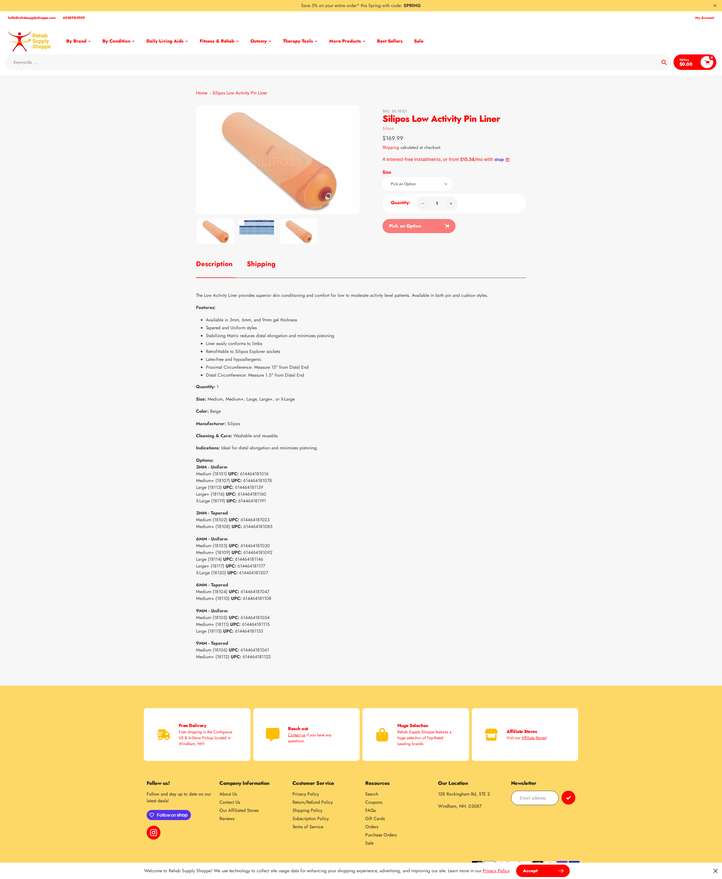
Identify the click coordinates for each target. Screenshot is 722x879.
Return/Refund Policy (312, 802)
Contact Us (229, 802)
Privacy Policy (305, 794)
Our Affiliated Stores (239, 810)
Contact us (296, 735)
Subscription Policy (310, 818)
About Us (228, 794)
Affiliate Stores (534, 738)
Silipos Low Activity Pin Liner (239, 93)
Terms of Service (307, 826)
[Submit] (568, 798)
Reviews (226, 818)
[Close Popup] (715, 870)
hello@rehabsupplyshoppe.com (32, 17)
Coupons (373, 802)
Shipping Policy (307, 810)
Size (386, 172)
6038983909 (74, 17)
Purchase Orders (381, 835)
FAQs (370, 810)
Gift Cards (375, 818)
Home (201, 93)
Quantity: (400, 202)
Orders (371, 826)
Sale (369, 843)
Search (371, 794)
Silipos (388, 128)
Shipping (390, 147)
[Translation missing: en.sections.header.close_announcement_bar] (715, 5)
